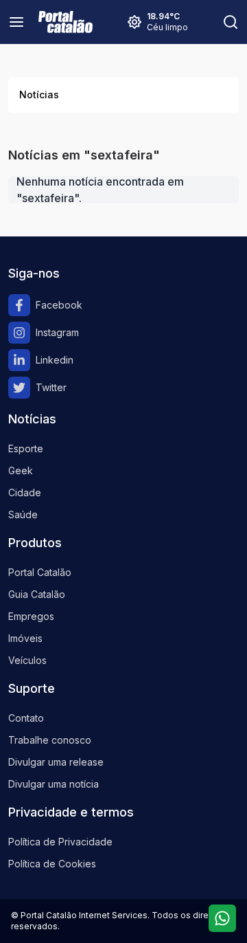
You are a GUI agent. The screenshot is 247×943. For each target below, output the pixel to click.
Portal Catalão (39, 572)
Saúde (23, 514)
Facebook (59, 305)
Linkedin (54, 360)
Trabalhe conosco (49, 740)
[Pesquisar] (230, 22)
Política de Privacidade (60, 841)
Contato (26, 718)
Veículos (27, 660)
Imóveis (25, 638)
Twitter (51, 387)
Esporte (25, 448)
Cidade (24, 492)
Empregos (31, 616)
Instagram (57, 332)
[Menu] (16, 22)
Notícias (39, 94)
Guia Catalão (36, 594)
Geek (20, 470)
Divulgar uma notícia (53, 784)
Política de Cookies (52, 863)
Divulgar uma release (56, 762)
